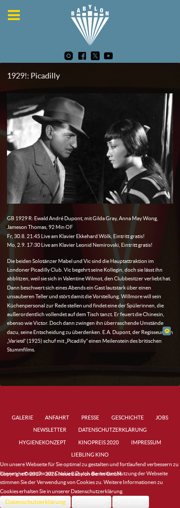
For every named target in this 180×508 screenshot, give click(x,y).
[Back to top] (166, 331)
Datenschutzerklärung (35, 501)
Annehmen (91, 501)
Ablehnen (131, 501)
